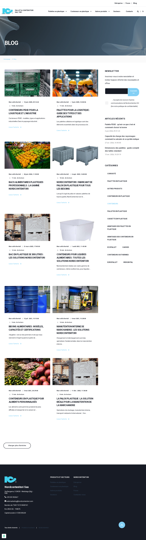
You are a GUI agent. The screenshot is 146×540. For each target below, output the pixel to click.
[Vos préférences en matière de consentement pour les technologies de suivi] (4, 536)
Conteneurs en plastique (118, 196)
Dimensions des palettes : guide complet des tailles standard (122, 149)
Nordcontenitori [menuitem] (81, 477)
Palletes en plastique (117, 211)
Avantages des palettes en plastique (119, 227)
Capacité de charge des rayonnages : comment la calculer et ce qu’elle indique (122, 137)
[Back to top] (122, 525)
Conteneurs (112, 204)
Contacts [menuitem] (129, 11)
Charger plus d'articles (17, 445)
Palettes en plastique (117, 181)
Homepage (7, 59)
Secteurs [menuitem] (116, 11)
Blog (14, 59)
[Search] (138, 11)
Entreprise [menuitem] (119, 3)
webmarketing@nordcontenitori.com (20, 501)
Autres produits (114, 189)
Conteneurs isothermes (118, 255)
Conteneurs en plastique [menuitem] (79, 11)
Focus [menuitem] (128, 3)
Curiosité (111, 174)
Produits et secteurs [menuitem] (59, 477)
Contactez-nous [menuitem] (80, 495)
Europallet (112, 262)
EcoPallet (111, 247)
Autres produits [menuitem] (101, 11)
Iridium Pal (128, 262)
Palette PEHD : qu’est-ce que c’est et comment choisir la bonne (120, 126)
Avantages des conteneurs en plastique (120, 238)
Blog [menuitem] (135, 3)
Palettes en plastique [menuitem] (56, 11)
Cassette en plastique (117, 219)
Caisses (125, 247)
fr (143, 11)
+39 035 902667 (12, 497)
